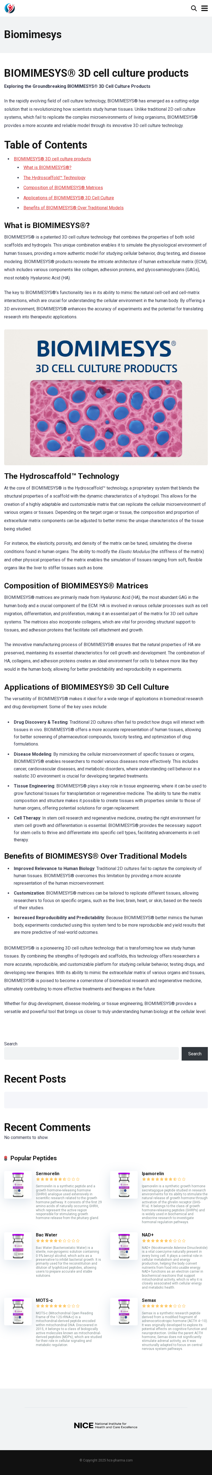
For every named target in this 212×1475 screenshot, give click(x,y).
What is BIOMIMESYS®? (47, 167)
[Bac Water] (18, 1258)
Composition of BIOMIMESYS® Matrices (63, 187)
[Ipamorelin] (124, 1197)
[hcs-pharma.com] (9, 7)
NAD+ (148, 1235)
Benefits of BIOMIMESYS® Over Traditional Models (73, 207)
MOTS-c (44, 1300)
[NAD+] (124, 1258)
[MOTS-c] (18, 1323)
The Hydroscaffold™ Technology (54, 177)
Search (10, 1043)
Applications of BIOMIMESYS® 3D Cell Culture (68, 197)
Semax (149, 1300)
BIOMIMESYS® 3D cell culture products (52, 159)
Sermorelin (47, 1173)
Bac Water (46, 1235)
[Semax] (124, 1323)
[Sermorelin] (18, 1197)
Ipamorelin (153, 1173)
